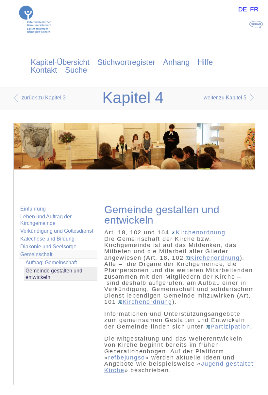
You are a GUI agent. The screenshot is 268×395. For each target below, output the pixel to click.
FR (254, 9)
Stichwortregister (126, 62)
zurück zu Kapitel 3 (44, 97)
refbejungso (126, 357)
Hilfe (205, 62)
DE (242, 9)
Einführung (33, 209)
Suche (76, 70)
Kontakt (44, 70)
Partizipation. (231, 326)
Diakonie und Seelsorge (48, 246)
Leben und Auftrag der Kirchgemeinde (46, 220)
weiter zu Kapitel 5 (225, 97)
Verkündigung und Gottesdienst (56, 231)
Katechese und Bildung (47, 238)
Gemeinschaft (36, 254)
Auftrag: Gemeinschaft (51, 262)
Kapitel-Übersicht (60, 62)
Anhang (176, 62)
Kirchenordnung (201, 232)
